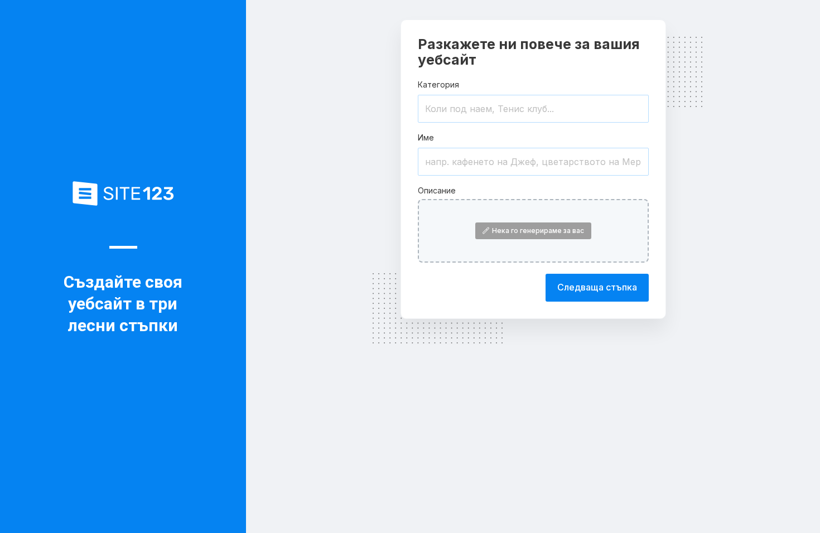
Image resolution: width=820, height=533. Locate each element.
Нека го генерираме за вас (538, 230)
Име (426, 137)
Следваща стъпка (597, 287)
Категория (438, 84)
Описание (437, 190)
